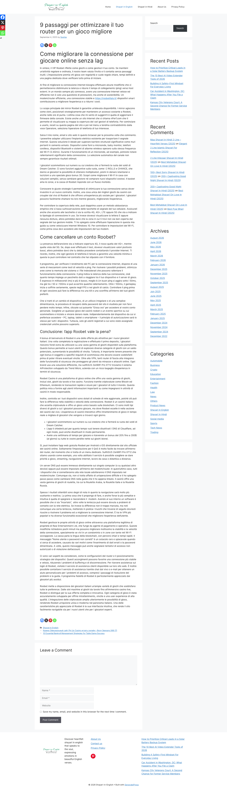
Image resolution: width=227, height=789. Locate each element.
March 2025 (156, 309)
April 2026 (155, 251)
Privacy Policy (177, 7)
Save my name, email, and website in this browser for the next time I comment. (85, 711)
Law (152, 392)
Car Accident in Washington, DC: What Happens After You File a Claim (167, 94)
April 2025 (155, 305)
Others (153, 401)
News (153, 396)
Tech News (156, 428)
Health (153, 387)
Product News (157, 405)
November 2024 (158, 327)
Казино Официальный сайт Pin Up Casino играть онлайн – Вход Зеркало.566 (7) (80, 630)
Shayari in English (124, 7)
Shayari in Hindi (145, 7)
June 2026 (156, 242)
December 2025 (158, 269)
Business (155, 365)
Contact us (96, 743)
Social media (157, 419)
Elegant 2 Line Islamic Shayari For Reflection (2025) (168, 147)
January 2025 (157, 318)
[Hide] (1, 38)
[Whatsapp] (54, 45)
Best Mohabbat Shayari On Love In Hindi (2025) (166, 194)
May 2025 (155, 300)
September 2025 (159, 282)
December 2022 (158, 336)
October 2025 (157, 278)
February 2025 (158, 314)
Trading (154, 432)
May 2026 (155, 247)
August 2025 (157, 287)
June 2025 (155, 296)
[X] (46, 45)
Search (154, 23)
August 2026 (157, 238)
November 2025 (158, 273)
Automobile (156, 360)
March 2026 (156, 255)
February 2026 (158, 260)
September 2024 (159, 331)
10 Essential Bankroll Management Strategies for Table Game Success (74, 633)
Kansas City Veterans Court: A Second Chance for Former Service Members (168, 105)
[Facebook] (42, 45)
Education (155, 374)
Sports (153, 423)
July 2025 (155, 291)
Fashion (154, 383)
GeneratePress (132, 784)
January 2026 (157, 264)
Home (108, 7)
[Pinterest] (50, 45)
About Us (162, 7)
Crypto (153, 369)
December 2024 (158, 322)
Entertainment (157, 378)
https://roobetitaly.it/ (106, 98)
